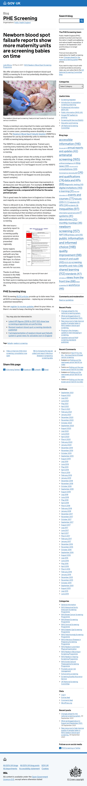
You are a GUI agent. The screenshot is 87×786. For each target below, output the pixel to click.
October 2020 (66, 423)
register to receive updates (22, 306)
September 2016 (67, 552)
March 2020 (66, 439)
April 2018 (65, 503)
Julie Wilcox (7, 65)
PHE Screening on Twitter (71, 748)
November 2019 (67, 450)
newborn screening (20, 343)
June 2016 (65, 561)
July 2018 (64, 495)
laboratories (68, 219)
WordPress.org (66, 703)
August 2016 (66, 555)
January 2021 (66, 415)
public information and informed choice (71, 242)
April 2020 (65, 437)
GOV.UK (45, 765)
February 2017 (66, 539)
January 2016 (66, 575)
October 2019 (66, 453)
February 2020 (66, 442)
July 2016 (64, 558)
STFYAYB (62, 278)
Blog (6, 13)
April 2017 (65, 533)
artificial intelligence (67, 163)
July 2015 (64, 591)
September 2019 (67, 456)
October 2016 (66, 550)
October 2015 (66, 583)
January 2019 (66, 478)
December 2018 (67, 481)
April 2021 (65, 406)
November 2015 (67, 580)
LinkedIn (37, 370)
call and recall (73, 166)
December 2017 (67, 514)
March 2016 (65, 569)
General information (68, 605)
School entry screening (69, 674)
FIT (66, 202)
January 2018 (66, 511)
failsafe (10, 343)
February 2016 (66, 572)
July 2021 (64, 398)
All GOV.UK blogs (10, 765)
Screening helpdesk (68, 100)
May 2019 (64, 467)
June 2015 (65, 594)
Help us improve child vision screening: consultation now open (16, 353)
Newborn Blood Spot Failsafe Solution (29, 134)
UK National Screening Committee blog (71, 72)
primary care (75, 234)
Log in (63, 695)
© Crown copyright (75, 779)
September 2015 (67, 586)
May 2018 (64, 500)
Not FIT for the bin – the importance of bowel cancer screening (72, 355)
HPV (63, 205)
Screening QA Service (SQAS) (72, 120)
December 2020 (67, 417)
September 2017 (67, 522)
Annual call (63, 148)
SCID (67, 262)
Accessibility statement (29, 768)
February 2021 (66, 412)
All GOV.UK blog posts (29, 765)
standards (74, 273)
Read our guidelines (66, 300)
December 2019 (67, 448)
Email (46, 370)
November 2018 (67, 484)
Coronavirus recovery (68, 173)
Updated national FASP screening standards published (69, 340)
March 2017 (65, 536)
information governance (69, 213)
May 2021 (64, 404)
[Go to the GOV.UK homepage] (11, 3)
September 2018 (67, 489)
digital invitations (70, 187)
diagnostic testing (74, 184)
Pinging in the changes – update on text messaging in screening (71, 332)
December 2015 (67, 577)
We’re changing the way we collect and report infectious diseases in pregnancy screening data (42, 354)
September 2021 (67, 393)
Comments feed (67, 700)
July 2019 (64, 461)
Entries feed (65, 697)
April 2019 (65, 470)
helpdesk (74, 202)
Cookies (45, 768)
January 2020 (66, 445)
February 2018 (66, 508)
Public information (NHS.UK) (72, 112)
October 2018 (66, 486)
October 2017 (66, 519)
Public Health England (22, 22)
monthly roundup (70, 222)
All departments (10, 768)
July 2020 (65, 431)
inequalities (69, 209)
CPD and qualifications (71, 176)
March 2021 (65, 409)
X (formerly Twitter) (13, 370)
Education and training (69, 123)
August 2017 (65, 525)
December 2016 (67, 544)
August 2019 (66, 459)
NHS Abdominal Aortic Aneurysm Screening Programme (69, 609)
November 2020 (67, 420)
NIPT (63, 234)
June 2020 (65, 434)
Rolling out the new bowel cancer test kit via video (71, 362)
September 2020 (67, 426)
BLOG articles (23, 296)
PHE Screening (20, 18)
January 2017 (66, 541)
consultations (68, 169)
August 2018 (66, 492)
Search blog (66, 15)
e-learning (66, 191)
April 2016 (65, 566)
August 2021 (66, 395)
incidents (73, 205)
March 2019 (65, 472)
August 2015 (66, 588)
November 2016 (67, 547)
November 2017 (67, 517)
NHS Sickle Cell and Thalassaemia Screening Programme (70, 664)
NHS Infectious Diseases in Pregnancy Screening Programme (71, 642)
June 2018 (65, 497)
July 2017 (64, 528)
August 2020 (66, 428)
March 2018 (65, 506)
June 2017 (65, 530)
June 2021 (65, 401)
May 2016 (64, 564)
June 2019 (65, 464)
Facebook (27, 370)
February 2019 (66, 475)
